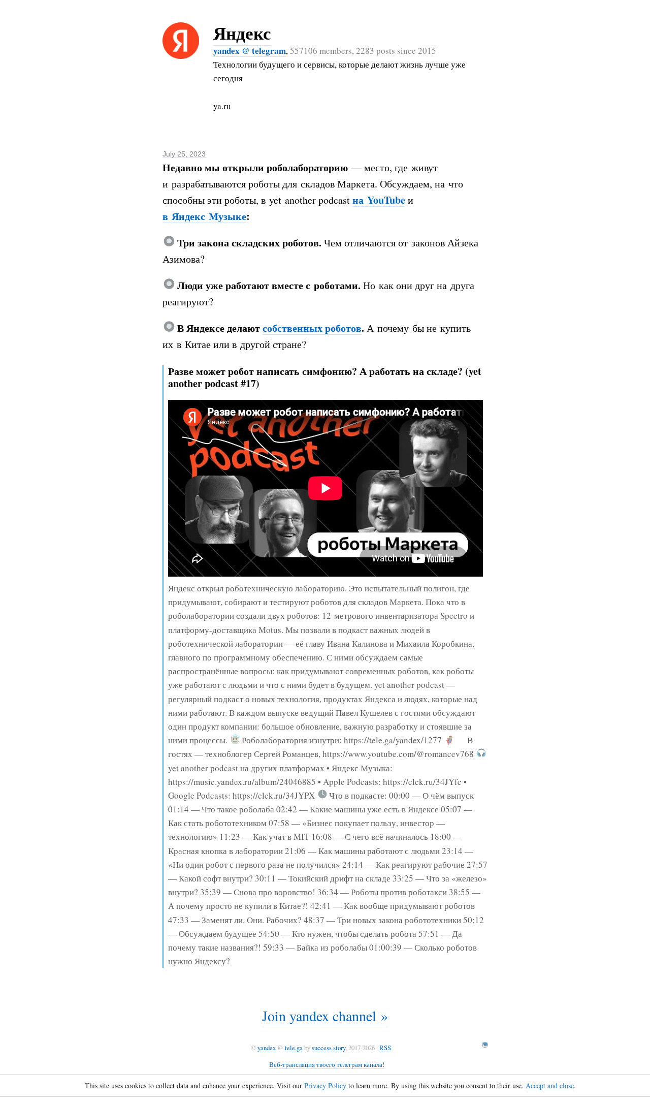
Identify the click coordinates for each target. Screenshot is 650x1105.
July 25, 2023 (184, 154)
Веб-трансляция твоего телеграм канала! (326, 1064)
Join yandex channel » (325, 1015)
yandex (266, 1047)
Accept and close (550, 1085)
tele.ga (294, 1047)
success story (328, 1047)
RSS (385, 1047)
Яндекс (242, 33)
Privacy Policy (325, 1085)
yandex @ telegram (249, 50)
